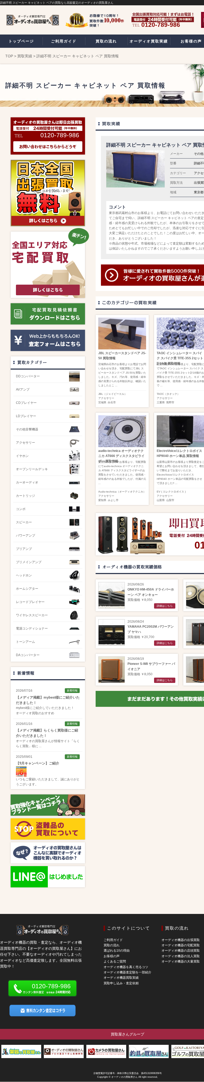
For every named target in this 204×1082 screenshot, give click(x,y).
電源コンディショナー (32, 628)
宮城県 (102, 402)
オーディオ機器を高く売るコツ (126, 967)
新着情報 (25, 673)
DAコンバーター (28, 655)
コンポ (21, 509)
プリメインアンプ (28, 562)
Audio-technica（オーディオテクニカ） (122, 491)
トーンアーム (25, 642)
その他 (198, 154)
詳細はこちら (165, 605)
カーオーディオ (27, 482)
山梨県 (161, 500)
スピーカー (24, 522)
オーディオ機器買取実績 (121, 978)
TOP (9, 56)
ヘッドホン (24, 575)
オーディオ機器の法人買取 (181, 956)
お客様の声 (112, 956)
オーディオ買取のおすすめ (35, 713)
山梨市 (170, 500)
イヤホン (22, 456)
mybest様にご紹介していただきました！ (45, 708)
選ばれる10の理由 (117, 950)
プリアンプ (24, 549)
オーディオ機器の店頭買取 (181, 950)
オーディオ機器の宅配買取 (181, 945)
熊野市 (170, 402)
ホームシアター (27, 589)
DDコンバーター (28, 376)
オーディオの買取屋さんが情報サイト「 (44, 741)
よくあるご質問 (115, 961)
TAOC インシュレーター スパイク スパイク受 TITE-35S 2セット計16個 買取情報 (180, 358)
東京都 (198, 192)
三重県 (161, 402)
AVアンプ (22, 389)
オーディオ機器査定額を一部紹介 (127, 972)
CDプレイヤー (26, 403)
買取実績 (24, 56)
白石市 (112, 402)
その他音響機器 (27, 429)
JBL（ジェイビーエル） (112, 393)
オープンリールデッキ (32, 469)
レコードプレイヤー (30, 602)
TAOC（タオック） (168, 393)
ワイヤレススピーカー (32, 615)
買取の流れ (112, 945)
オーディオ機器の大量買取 (181, 961)
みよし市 (113, 500)
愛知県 (102, 500)
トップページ (21, 41)
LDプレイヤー (26, 416)
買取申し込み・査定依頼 (121, 983)
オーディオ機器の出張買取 (181, 940)
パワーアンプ (25, 535)
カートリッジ (25, 496)
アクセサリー (106, 398)
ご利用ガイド (113, 940)
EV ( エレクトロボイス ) (171, 491)
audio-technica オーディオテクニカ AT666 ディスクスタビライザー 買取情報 (121, 456)
